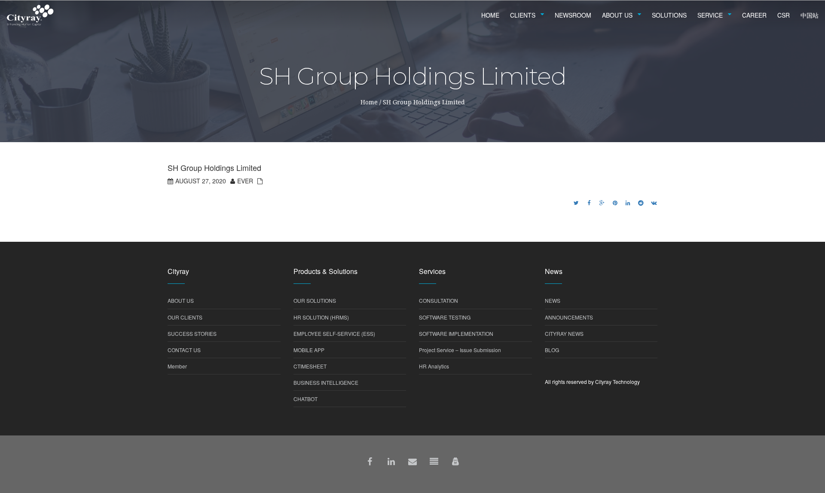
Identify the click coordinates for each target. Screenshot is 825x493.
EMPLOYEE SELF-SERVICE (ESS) (334, 333)
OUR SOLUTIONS (314, 300)
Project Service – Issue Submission (460, 349)
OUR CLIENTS (185, 317)
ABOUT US (181, 300)
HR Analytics (434, 366)
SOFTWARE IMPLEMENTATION (456, 333)
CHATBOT (305, 398)
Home (369, 102)
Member (177, 366)
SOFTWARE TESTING (445, 317)
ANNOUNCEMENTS (569, 317)
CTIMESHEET (310, 366)
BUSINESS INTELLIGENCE (325, 382)
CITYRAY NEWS (564, 333)
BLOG (552, 349)
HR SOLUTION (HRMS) (321, 317)
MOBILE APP (308, 349)
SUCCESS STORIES (192, 333)
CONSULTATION (438, 300)
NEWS (552, 300)
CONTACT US (184, 349)
